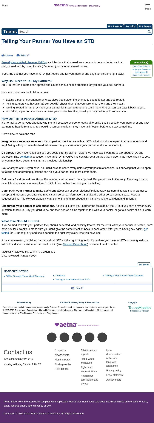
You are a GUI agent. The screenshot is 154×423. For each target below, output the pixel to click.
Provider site (61, 369)
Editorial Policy (24, 303)
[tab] (144, 264)
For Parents (115, 26)
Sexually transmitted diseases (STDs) (24, 62)
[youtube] (102, 337)
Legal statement (115, 375)
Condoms (60, 275)
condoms (25, 156)
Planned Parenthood (75, 244)
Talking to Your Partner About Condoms (124, 275)
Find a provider (63, 364)
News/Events (62, 355)
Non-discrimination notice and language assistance (113, 358)
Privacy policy (113, 370)
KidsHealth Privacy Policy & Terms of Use (79, 303)
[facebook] (52, 337)
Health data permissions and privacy (89, 380)
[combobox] (82, 31)
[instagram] (89, 337)
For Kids (131, 26)
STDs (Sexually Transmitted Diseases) (25, 276)
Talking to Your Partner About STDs (73, 279)
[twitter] (77, 337)
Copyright (132, 303)
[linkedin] (64, 337)
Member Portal (63, 359)
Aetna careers (113, 379)
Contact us (60, 350)
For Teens (145, 26)
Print (23, 55)
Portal (5, 5)
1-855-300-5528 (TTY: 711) (18, 359)
